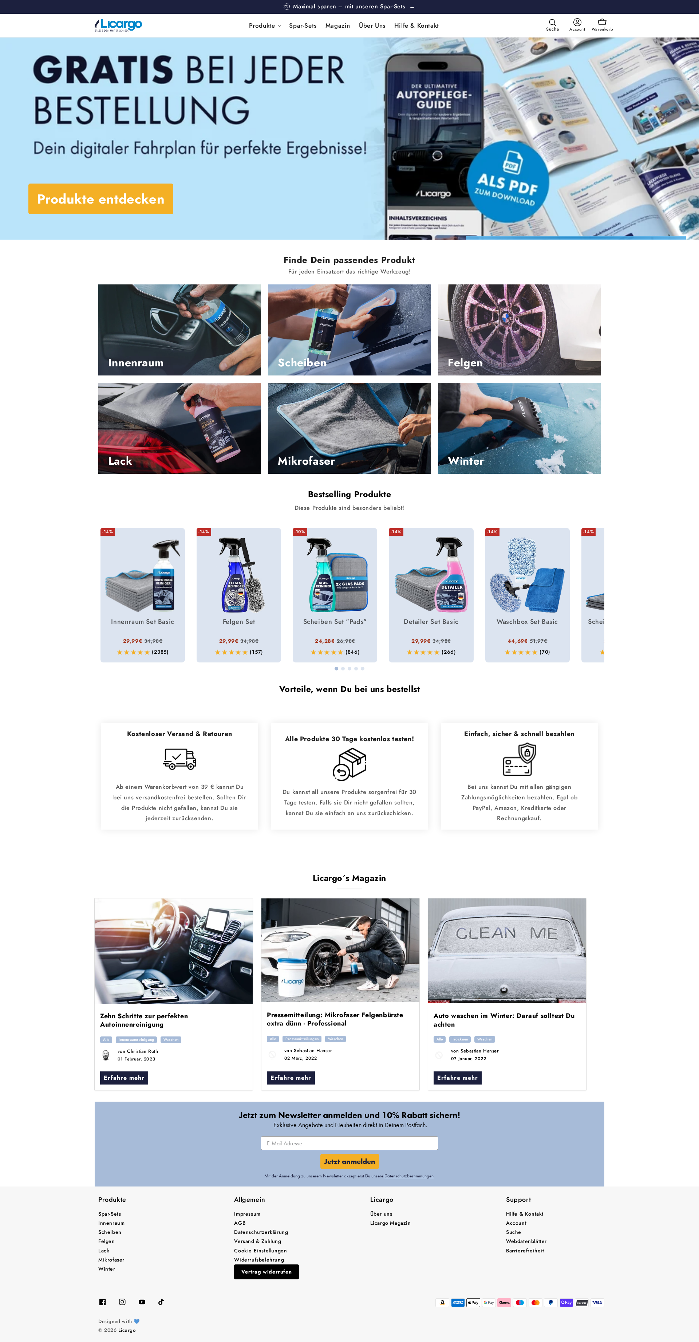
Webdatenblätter (526, 1241)
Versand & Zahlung (257, 1241)
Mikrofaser (111, 1259)
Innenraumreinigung (136, 1039)
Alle (106, 1039)
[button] (265, 25)
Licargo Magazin (390, 1223)
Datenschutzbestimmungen (409, 1176)
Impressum (247, 1213)
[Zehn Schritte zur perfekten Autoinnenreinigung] (174, 951)
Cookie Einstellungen (260, 1250)
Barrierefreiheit (525, 1250)
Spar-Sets (109, 1213)
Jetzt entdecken (86, 198)
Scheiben (110, 1232)
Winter (106, 1268)
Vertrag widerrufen (266, 1271)
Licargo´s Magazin (349, 878)
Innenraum (111, 1223)
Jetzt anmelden (349, 1161)
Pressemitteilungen (302, 1039)
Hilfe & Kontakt (525, 1213)
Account (516, 1223)
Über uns (381, 1213)
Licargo (127, 1330)
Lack (103, 1250)
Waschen (171, 1039)
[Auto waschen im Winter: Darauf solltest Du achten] (507, 950)
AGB (239, 1223)
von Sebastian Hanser (308, 1050)
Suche (513, 1232)
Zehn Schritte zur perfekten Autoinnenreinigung (144, 1020)
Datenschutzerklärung (261, 1232)
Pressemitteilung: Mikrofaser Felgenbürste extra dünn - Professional (335, 1019)
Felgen (106, 1241)
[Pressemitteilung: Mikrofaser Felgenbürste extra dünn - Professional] (340, 950)
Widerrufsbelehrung (259, 1259)
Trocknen (460, 1039)
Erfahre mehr (124, 1078)
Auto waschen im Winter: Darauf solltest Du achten (504, 1020)
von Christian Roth (138, 1051)
